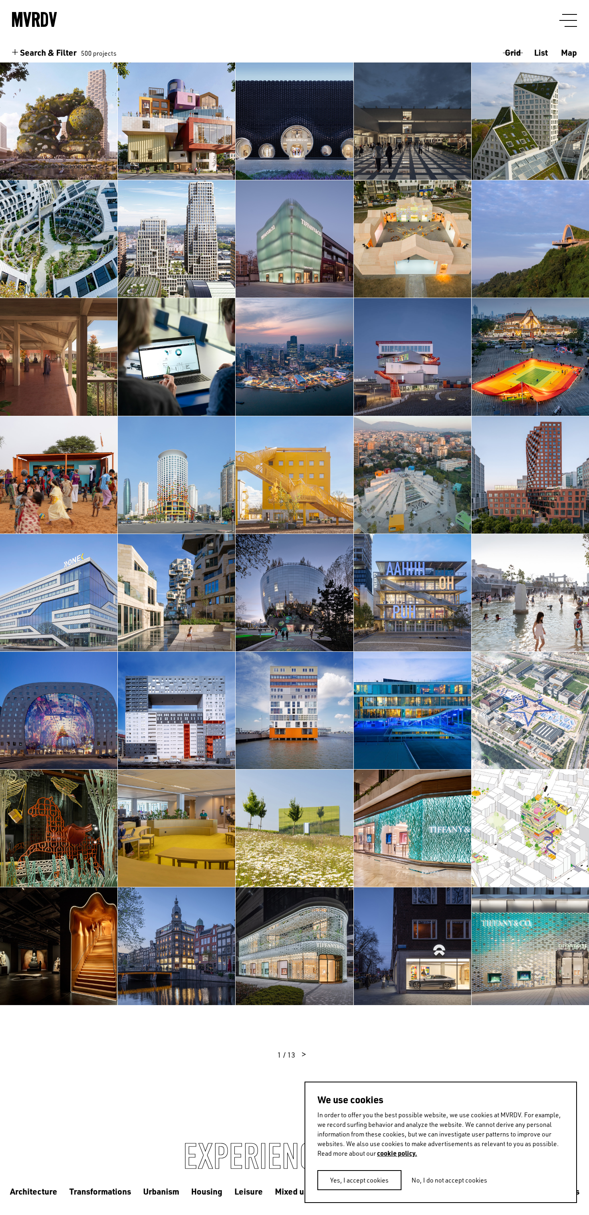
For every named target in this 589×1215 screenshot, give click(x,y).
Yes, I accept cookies (359, 1180)
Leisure (248, 1191)
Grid (513, 52)
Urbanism (161, 1191)
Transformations (100, 1191)
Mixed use (294, 1191)
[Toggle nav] (568, 21)
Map (569, 52)
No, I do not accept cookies (449, 1180)
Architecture (33, 1191)
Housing (206, 1191)
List (541, 52)
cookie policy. (397, 1153)
